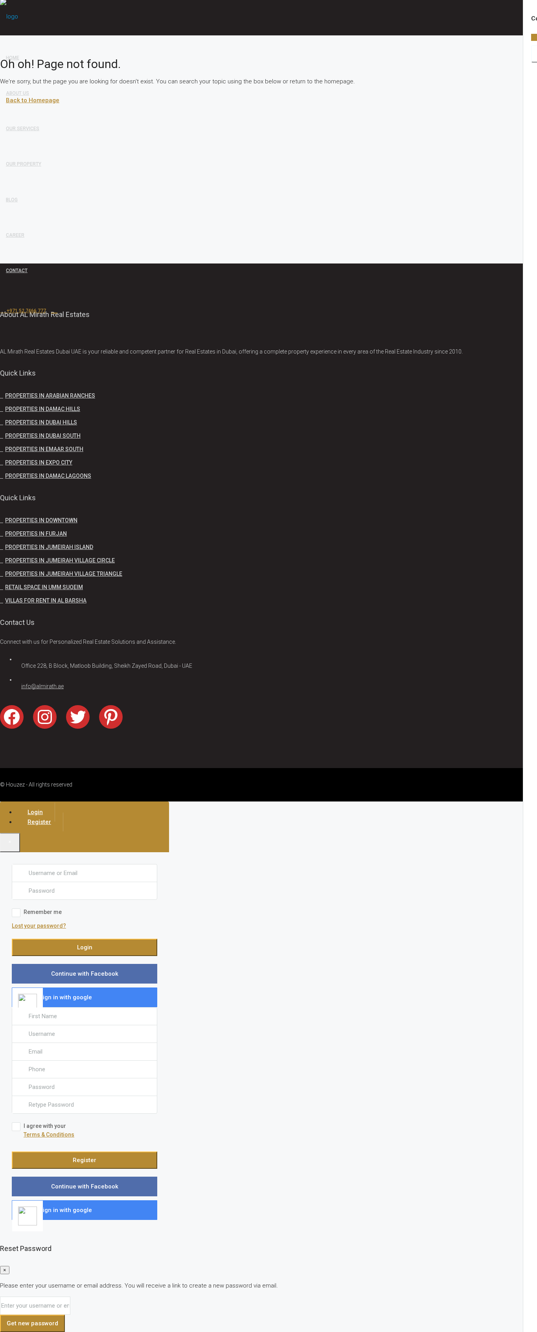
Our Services (22, 128)
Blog (12, 200)
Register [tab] (39, 821)
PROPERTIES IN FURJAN (36, 534)
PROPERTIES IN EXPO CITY (38, 462)
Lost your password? (39, 926)
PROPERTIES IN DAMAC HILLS (42, 409)
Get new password (32, 1323)
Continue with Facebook (84, 973)
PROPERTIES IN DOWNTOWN (41, 520)
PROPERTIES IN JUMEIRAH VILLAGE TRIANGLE (63, 574)
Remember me (43, 912)
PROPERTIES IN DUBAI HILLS (41, 422)
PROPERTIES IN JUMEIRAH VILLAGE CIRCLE (60, 560)
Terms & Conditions (49, 1134)
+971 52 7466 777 (26, 310)
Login (84, 947)
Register (84, 1160)
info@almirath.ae (42, 686)
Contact (17, 270)
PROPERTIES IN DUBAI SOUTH (43, 436)
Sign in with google (65, 997)
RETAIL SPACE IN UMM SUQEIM (44, 587)
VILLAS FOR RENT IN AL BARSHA (45, 600)
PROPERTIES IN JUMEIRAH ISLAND (49, 547)
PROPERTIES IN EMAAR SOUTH (44, 449)
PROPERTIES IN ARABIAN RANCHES (50, 395)
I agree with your (49, 1130)
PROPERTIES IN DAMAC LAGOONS (48, 476)
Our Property (23, 164)
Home (12, 58)
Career (15, 235)
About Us (17, 93)
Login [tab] (35, 812)
